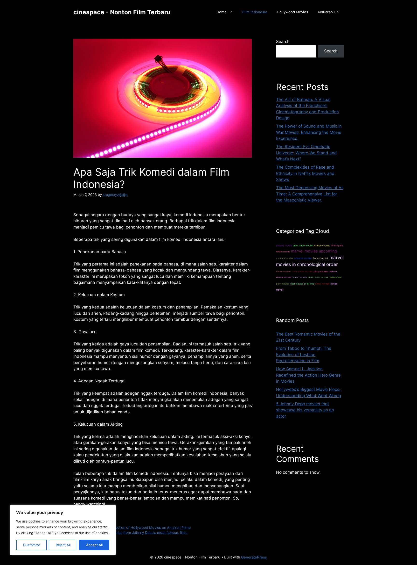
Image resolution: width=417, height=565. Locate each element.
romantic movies (303, 258)
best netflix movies (303, 245)
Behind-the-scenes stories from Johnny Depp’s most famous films (133, 532)
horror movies (283, 271)
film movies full (320, 258)
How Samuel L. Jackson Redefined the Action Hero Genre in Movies (308, 375)
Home (221, 12)
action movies (300, 277)
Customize (31, 545)
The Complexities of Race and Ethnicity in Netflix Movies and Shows (305, 173)
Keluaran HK (328, 12)
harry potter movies (302, 271)
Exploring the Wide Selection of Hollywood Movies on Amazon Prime (135, 527)
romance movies (284, 258)
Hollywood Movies (292, 12)
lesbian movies (322, 245)
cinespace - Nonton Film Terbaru (122, 12)
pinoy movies (321, 271)
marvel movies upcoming (314, 251)
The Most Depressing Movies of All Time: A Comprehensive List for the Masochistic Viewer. (309, 193)
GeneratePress (254, 557)
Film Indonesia (254, 12)
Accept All (94, 545)
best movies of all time (302, 283)
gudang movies (284, 245)
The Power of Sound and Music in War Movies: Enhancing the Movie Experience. (309, 132)
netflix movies (322, 283)
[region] (63, 530)
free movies (336, 277)
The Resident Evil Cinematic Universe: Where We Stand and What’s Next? (306, 152)
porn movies (282, 283)
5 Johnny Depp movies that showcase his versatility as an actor (305, 410)
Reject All (63, 545)
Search (283, 41)
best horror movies (318, 277)
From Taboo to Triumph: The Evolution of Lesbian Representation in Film (303, 354)
